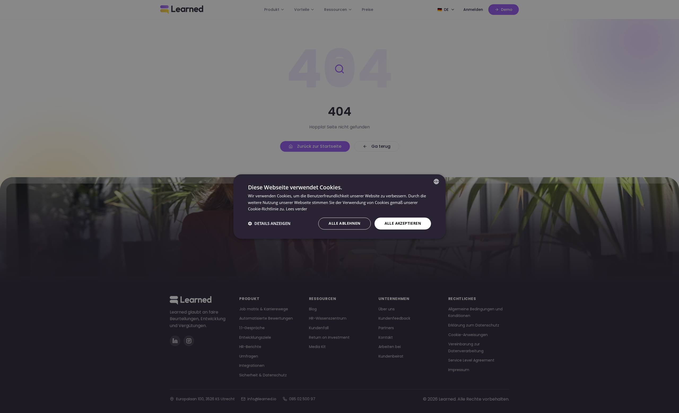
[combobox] (436, 181)
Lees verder (296, 209)
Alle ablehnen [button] (344, 223)
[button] (269, 224)
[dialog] (339, 206)
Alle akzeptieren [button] (403, 223)
